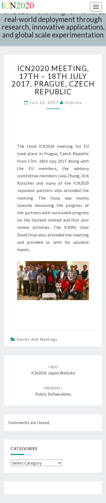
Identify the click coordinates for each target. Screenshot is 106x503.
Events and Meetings (37, 339)
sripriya (73, 102)
